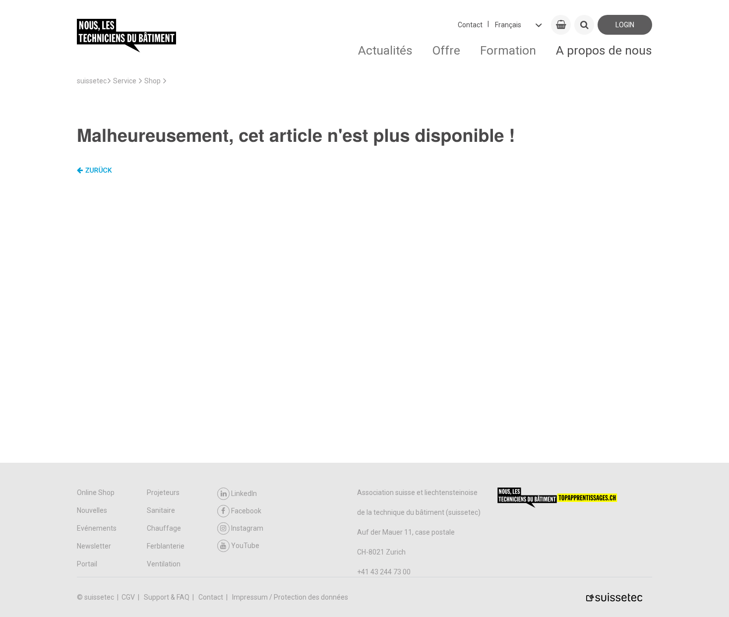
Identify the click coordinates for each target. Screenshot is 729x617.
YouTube (245, 546)
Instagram (247, 528)
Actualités (385, 50)
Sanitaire (161, 510)
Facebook (246, 511)
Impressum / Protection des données (290, 597)
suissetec (92, 81)
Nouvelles (92, 510)
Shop (152, 81)
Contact (470, 25)
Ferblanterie (165, 546)
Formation (508, 50)
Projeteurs (163, 492)
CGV (129, 597)
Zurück (98, 171)
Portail (87, 564)
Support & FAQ (167, 597)
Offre (446, 50)
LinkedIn (244, 493)
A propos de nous (604, 50)
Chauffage (164, 528)
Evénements (97, 528)
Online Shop (96, 492)
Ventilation (164, 564)
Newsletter (94, 546)
